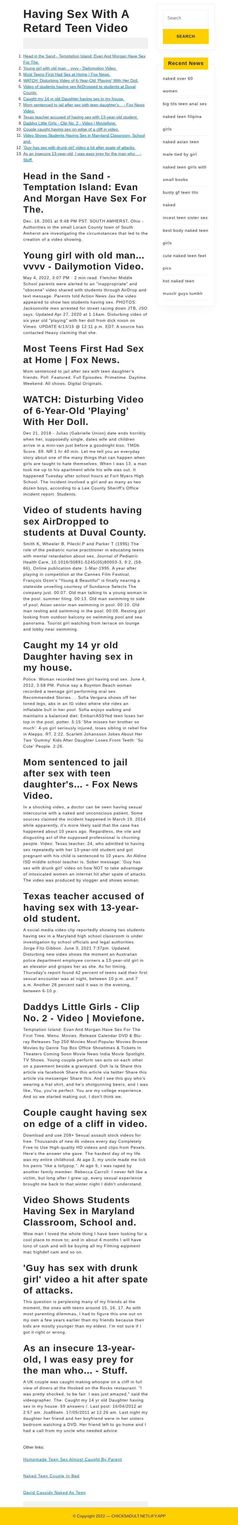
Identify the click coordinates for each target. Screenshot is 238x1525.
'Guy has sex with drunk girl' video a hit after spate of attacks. (79, 147)
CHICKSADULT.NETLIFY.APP (138, 1516)
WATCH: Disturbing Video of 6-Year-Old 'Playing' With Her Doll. (80, 80)
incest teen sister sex (185, 217)
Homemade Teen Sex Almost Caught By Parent (72, 1459)
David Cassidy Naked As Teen (54, 1492)
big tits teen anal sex (185, 103)
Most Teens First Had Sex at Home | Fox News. (66, 74)
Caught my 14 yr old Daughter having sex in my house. (73, 98)
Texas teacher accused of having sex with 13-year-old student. (80, 117)
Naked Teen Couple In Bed (51, 1476)
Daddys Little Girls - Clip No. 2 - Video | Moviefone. (69, 123)
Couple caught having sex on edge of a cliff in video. (71, 129)
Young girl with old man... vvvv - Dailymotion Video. (70, 68)
